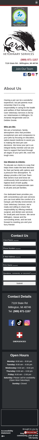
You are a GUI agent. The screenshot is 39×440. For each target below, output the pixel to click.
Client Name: (10, 240)
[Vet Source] (19, 17)
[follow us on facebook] (12, 323)
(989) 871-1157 (29, 59)
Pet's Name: (10, 265)
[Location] (36, 74)
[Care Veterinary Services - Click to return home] (19, 42)
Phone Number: (11, 248)
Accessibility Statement (7, 432)
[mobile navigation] (35, 2)
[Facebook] (25, 74)
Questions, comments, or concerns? (19, 273)
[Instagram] (33, 74)
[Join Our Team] (24, 68)
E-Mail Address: (11, 257)
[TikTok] (29, 74)
